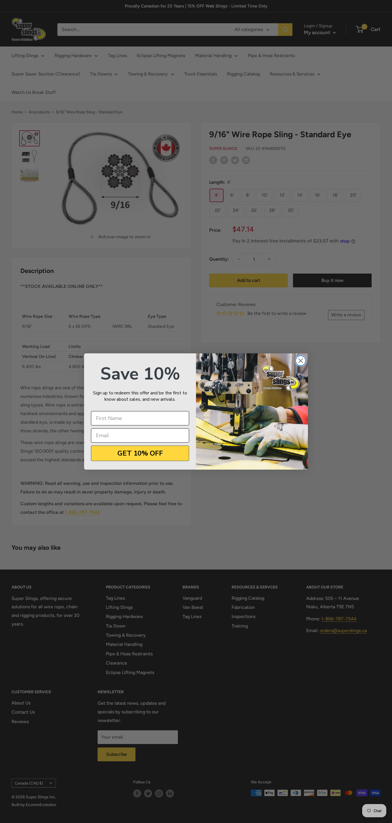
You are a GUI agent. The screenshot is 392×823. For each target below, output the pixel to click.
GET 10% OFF (140, 453)
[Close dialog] (301, 361)
